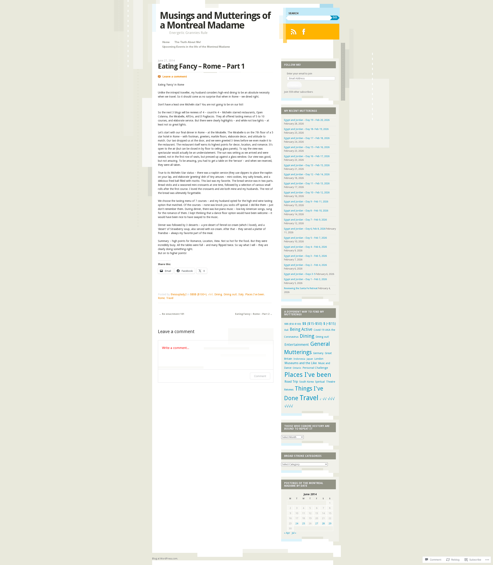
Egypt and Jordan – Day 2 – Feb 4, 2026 (305, 265)
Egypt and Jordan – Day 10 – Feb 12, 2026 (307, 192)
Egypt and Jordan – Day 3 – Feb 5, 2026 (305, 255)
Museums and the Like (300, 363)
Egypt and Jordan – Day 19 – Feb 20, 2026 (307, 120)
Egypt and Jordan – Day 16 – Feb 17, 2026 (307, 156)
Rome (161, 298)
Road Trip (291, 381)
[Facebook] (304, 32)
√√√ (210, 294)
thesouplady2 (179, 294)
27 (316, 523)
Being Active (301, 329)
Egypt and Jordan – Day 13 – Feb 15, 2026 (307, 165)
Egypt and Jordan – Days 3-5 (299, 274)
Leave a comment (175, 76)
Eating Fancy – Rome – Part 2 (253, 314)
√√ (324, 399)
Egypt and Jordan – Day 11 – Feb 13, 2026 (307, 183)
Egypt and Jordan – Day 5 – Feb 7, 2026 (305, 237)
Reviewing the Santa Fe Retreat (301, 288)
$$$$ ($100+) (198, 294)
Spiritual (320, 381)
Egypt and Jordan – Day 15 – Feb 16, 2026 (307, 147)
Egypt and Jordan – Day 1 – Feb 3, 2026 (305, 279)
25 (303, 523)
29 (330, 523)
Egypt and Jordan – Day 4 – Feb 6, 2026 (305, 246)
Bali (286, 329)
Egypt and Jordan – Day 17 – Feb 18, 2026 (307, 138)
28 (323, 523)
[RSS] (293, 32)
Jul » (294, 532)
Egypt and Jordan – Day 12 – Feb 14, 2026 (307, 174)
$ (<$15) (329, 324)
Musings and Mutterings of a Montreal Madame (215, 20)
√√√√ (288, 406)
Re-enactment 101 (171, 314)
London (318, 358)
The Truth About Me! (187, 42)
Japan (310, 358)
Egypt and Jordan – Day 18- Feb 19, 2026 (306, 129)
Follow (294, 85)
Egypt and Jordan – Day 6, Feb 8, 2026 (304, 228)
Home (166, 42)
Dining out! (230, 294)
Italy (241, 294)
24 (296, 523)
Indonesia (299, 358)
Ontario (297, 367)
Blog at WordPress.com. (165, 558)
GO (335, 17)
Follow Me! (292, 64)
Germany (318, 353)
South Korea (306, 381)
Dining (218, 294)
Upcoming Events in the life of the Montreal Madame (196, 46)
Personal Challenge (315, 368)
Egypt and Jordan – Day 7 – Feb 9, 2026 (305, 219)
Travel (169, 298)
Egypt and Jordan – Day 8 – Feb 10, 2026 (306, 210)
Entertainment (296, 345)
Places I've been (254, 294)
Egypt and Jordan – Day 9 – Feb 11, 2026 (306, 201)
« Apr (287, 532)
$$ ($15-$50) (312, 324)
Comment (260, 376)
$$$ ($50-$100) (292, 323)
